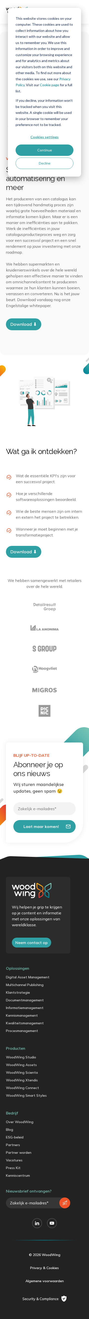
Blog (9, 1129)
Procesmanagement (22, 1031)
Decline (44, 163)
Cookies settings (44, 137)
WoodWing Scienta (22, 1072)
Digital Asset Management (27, 977)
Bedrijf (12, 1113)
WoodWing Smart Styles (26, 1095)
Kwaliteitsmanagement (25, 1023)
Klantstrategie (18, 992)
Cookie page (49, 85)
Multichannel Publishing (25, 985)
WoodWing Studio (21, 1057)
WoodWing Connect (22, 1088)
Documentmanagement (25, 1000)
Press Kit (13, 1168)
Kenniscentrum (18, 1175)
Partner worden (18, 1152)
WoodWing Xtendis (22, 1080)
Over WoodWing (19, 1122)
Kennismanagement (22, 1015)
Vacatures (14, 1160)
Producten (15, 1048)
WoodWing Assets (21, 1065)
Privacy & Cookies (44, 1268)
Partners (13, 1145)
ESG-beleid (14, 1137)
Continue (44, 150)
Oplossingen (17, 968)
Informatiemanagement (25, 1008)
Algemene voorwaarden (44, 1281)
